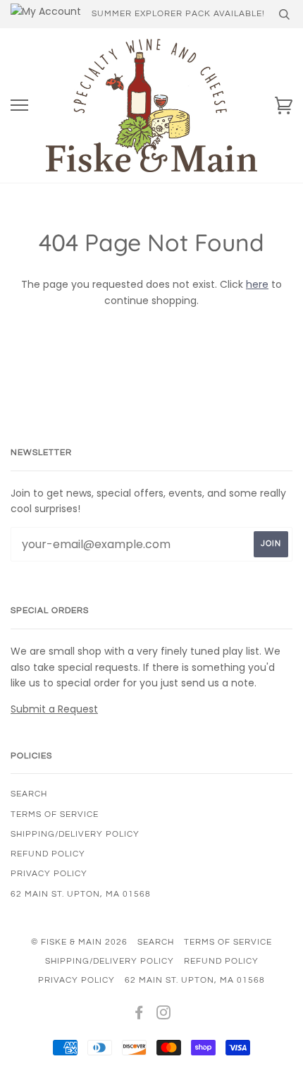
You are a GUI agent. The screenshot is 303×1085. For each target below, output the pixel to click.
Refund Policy (48, 854)
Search (29, 794)
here (257, 284)
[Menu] (19, 105)
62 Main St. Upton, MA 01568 (81, 894)
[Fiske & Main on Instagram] (163, 1015)
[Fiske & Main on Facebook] (139, 1015)
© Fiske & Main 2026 (79, 942)
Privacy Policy (49, 873)
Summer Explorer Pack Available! (178, 13)
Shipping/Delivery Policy (75, 834)
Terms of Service (55, 814)
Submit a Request (54, 709)
